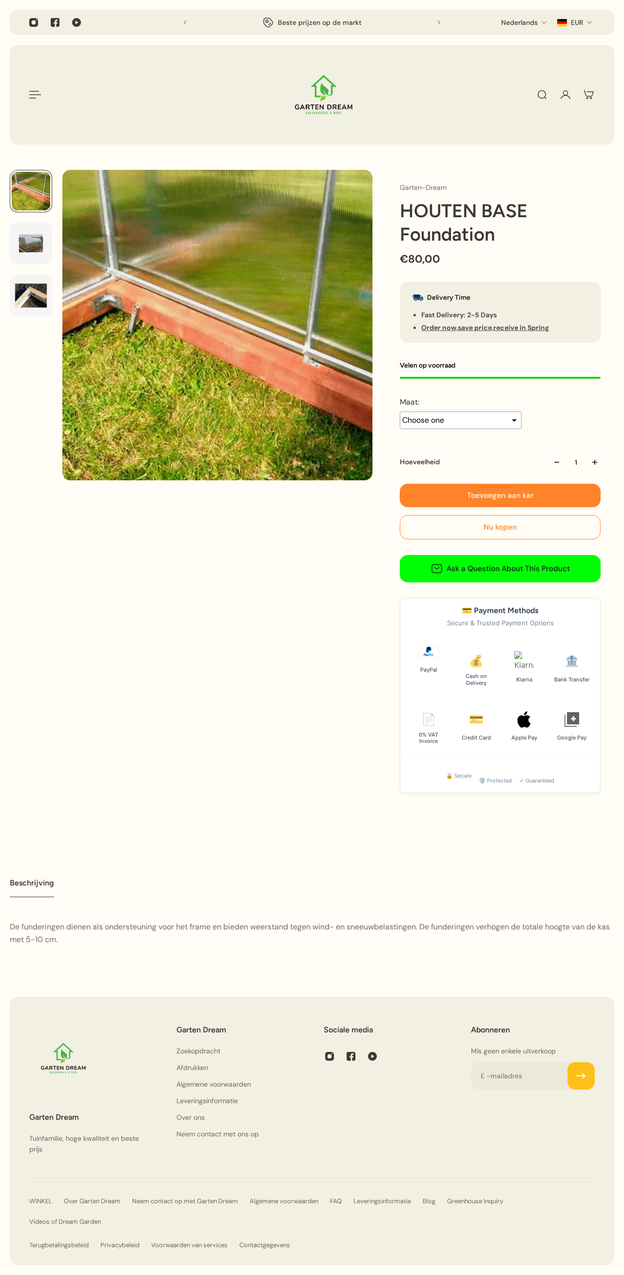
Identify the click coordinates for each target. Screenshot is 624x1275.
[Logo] (324, 94)
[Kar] (589, 94)
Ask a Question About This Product (508, 569)
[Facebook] (55, 22)
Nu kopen (500, 527)
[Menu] (35, 94)
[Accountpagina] (565, 94)
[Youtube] (76, 22)
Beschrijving (32, 882)
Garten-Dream (423, 187)
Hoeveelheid (420, 462)
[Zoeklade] (542, 94)
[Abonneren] (581, 1076)
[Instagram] (33, 22)
